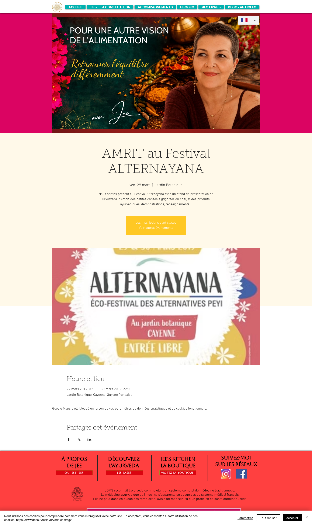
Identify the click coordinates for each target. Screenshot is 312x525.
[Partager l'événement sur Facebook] (69, 439)
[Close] (306, 518)
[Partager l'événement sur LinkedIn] (89, 439)
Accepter (292, 518)
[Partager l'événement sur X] (79, 439)
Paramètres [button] (245, 518)
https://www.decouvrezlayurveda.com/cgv (44, 520)
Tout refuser (268, 518)
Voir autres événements (156, 228)
